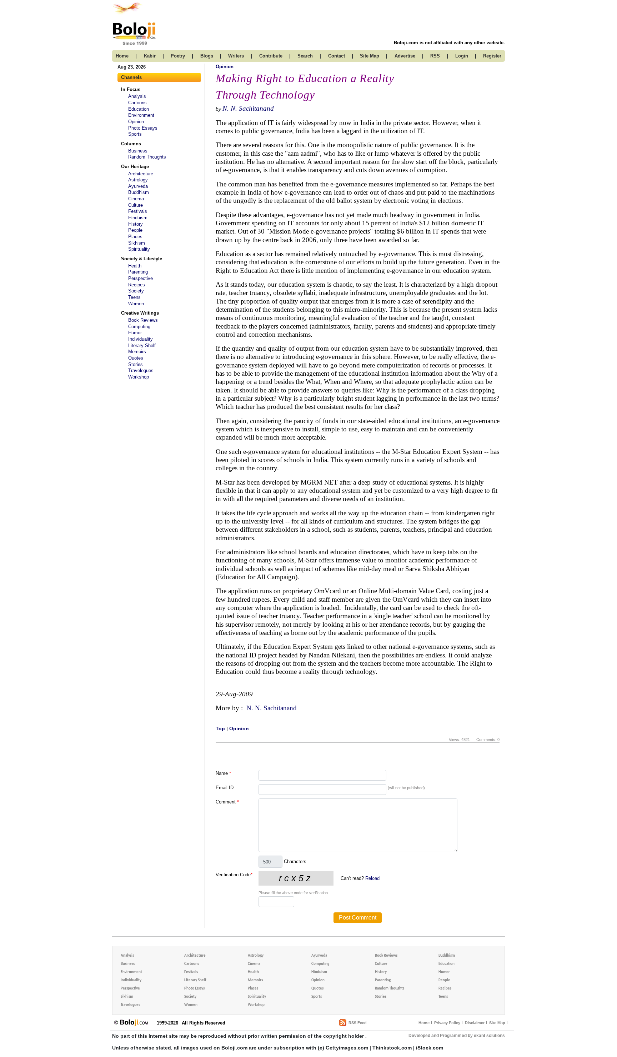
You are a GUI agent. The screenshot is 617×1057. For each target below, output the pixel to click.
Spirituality (139, 249)
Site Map (497, 1023)
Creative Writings (140, 313)
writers (236, 56)
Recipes (136, 284)
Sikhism (136, 243)
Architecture (140, 173)
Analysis (137, 96)
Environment (141, 115)
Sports (135, 134)
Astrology (138, 179)
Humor (135, 332)
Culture (135, 205)
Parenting (138, 272)
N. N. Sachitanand (248, 108)
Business (137, 151)
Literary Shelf (142, 345)
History (135, 224)
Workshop (138, 377)
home (122, 56)
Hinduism (137, 217)
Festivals (137, 211)
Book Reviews (143, 320)
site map (369, 56)
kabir (150, 56)
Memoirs (137, 351)
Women (136, 303)
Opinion (136, 121)
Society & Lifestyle (141, 258)
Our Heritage (135, 166)
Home (424, 1023)
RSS (435, 56)
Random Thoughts (147, 157)
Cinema (136, 198)
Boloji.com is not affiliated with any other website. (449, 42)
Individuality (140, 339)
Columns (131, 143)
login (461, 56)
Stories (135, 364)
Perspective (140, 278)
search (305, 56)
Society (136, 291)
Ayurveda (138, 186)
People (135, 230)
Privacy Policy (447, 1023)
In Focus (130, 89)
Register (492, 56)
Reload (372, 878)
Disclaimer (475, 1023)
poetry (178, 56)
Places (135, 236)
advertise (405, 56)
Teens (134, 297)
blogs (206, 56)
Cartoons (137, 102)
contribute (270, 56)
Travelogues (141, 370)
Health (134, 266)
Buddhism (138, 192)
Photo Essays (142, 128)
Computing (139, 326)
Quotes (135, 358)
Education (138, 109)
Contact (336, 56)
